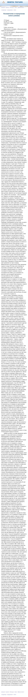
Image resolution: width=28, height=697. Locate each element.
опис (15, 10)
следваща (3, 10)
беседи (12, 7)
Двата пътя (21, 7)
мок (16, 7)
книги (7, 7)
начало (3, 7)
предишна (10, 10)
